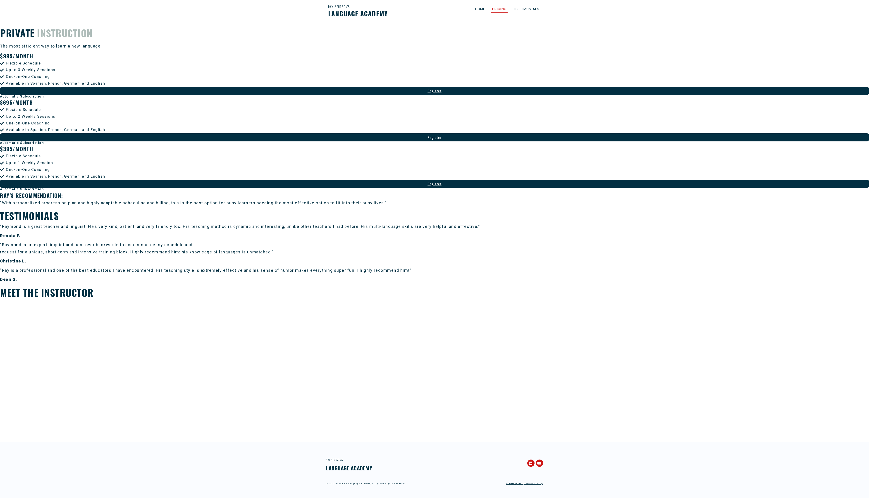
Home (480, 9)
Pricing (499, 9)
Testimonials (526, 9)
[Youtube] (539, 463)
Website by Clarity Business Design (524, 483)
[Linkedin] (531, 463)
